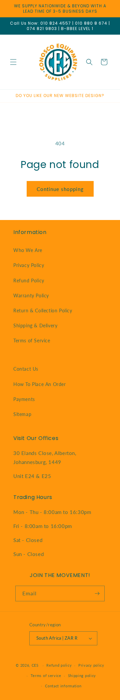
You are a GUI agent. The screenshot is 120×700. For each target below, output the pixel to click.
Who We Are (27, 250)
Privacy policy (91, 665)
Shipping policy (82, 675)
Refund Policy (28, 280)
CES (35, 665)
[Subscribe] (97, 593)
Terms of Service (31, 340)
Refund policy (59, 665)
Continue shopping (60, 189)
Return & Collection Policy (42, 310)
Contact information (63, 686)
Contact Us (25, 369)
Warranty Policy (31, 295)
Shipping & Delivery (35, 325)
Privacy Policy (28, 265)
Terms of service (46, 675)
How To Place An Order (39, 384)
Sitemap (22, 414)
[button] (13, 62)
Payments (24, 399)
